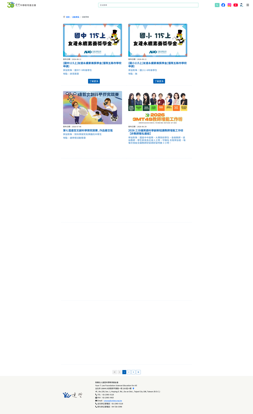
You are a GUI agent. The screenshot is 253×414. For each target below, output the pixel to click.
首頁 (68, 17)
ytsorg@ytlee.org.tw (113, 400)
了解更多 (93, 81)
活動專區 (75, 17)
